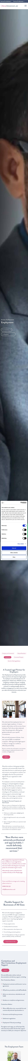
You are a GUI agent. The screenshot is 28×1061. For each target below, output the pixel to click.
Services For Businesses (18, 1)
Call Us (6, 757)
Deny (14, 557)
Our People (16, 872)
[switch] (24, 530)
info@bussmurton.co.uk (8, 889)
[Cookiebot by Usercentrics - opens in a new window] (20, 503)
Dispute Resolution (22, 653)
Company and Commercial (8, 653)
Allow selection (14, 552)
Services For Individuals (6, 1)
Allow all (14, 548)
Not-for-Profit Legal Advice (14, 661)
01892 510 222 (6, 886)
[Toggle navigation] (25, 5)
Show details (21, 543)
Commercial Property (18, 657)
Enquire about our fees (10, 941)
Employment (7, 657)
